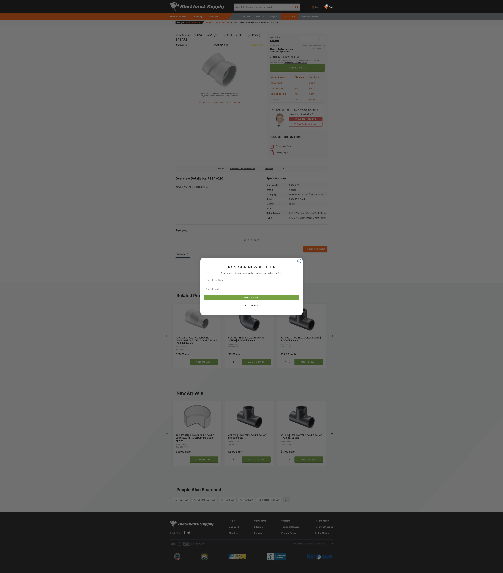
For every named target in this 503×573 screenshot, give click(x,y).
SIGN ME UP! (251, 297)
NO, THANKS (251, 305)
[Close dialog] (299, 261)
